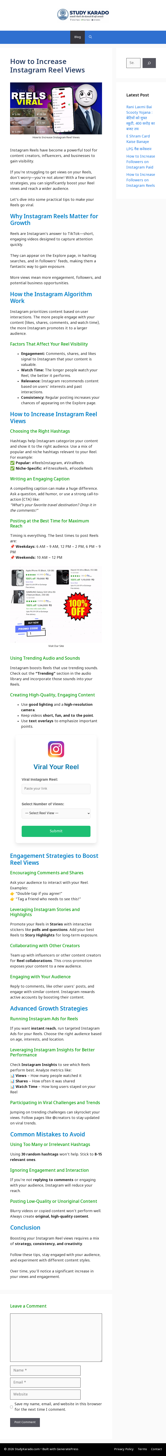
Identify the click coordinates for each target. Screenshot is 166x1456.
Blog (77, 37)
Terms (142, 1449)
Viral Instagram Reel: (40, 779)
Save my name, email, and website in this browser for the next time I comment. (58, 1407)
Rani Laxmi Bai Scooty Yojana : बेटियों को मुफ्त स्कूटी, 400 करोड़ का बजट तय (140, 118)
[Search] (149, 63)
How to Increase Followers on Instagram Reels (140, 180)
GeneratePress (67, 1449)
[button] (90, 37)
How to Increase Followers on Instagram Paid (140, 162)
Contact (156, 1449)
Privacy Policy (124, 1449)
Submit (56, 831)
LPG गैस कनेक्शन (138, 149)
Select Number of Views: (43, 804)
